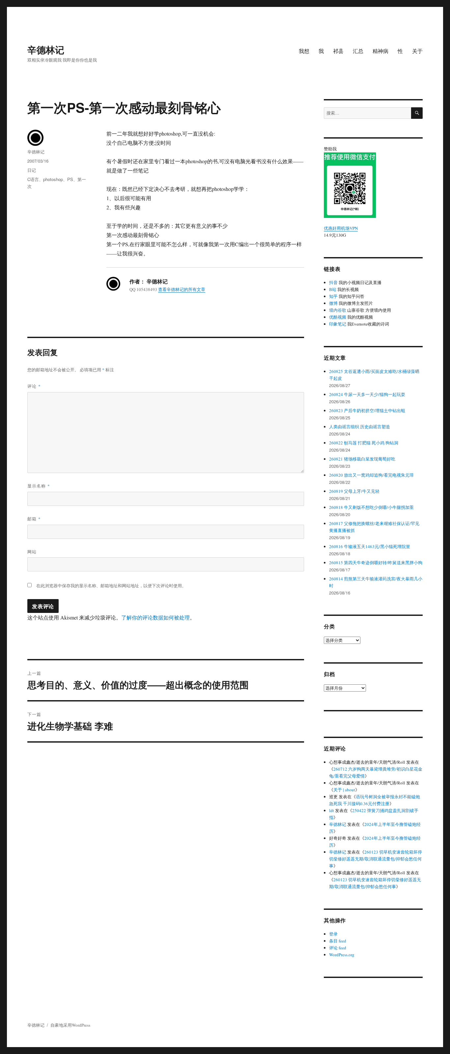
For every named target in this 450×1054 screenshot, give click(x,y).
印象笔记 (337, 324)
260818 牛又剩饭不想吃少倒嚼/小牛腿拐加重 (371, 507)
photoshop (53, 179)
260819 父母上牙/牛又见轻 (354, 491)
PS (70, 179)
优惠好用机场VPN (341, 228)
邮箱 (34, 518)
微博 (333, 303)
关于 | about (344, 790)
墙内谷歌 (337, 310)
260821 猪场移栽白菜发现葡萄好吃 (362, 459)
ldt (331, 810)
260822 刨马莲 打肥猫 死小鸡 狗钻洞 (363, 443)
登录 (333, 934)
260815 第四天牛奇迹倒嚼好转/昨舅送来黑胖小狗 (375, 563)
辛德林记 (45, 49)
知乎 (333, 296)
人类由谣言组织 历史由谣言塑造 (359, 427)
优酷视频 (337, 317)
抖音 (333, 282)
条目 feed (337, 941)
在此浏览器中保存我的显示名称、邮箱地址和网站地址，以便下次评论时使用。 (111, 586)
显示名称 (38, 486)
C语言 (33, 179)
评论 (34, 386)
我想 (304, 51)
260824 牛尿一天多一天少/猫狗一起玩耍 (367, 394)
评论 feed (337, 948)
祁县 (338, 51)
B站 (332, 289)
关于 (417, 51)
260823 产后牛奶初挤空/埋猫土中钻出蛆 (367, 410)
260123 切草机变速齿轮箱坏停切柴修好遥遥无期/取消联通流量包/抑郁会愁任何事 (375, 859)
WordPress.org (341, 955)
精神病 (380, 51)
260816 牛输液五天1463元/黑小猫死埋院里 (369, 546)
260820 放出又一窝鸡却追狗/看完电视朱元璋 (371, 475)
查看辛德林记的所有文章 (181, 289)
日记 (31, 170)
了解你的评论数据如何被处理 (155, 617)
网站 (32, 551)
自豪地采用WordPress (70, 1025)
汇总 (358, 51)
